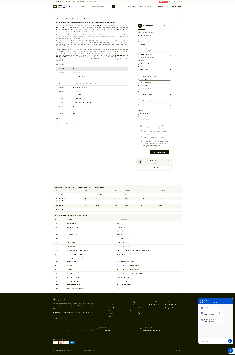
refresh (230, 301)
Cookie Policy (131, 305)
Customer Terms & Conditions (154, 302)
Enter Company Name (144, 85)
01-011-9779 (77, 95)
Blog (167, 6)
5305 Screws (77, 99)
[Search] (113, 6)
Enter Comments (142, 116)
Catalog (142, 6)
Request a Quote (176, 6)
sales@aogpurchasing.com (151, 330)
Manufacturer (151, 6)
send (230, 341)
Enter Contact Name (143, 79)
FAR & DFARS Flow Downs (172, 305)
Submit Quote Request (159, 152)
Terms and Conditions (159, 128)
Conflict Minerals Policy (134, 313)
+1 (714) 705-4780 (176, 1)
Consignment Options (170, 308)
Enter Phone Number (144, 98)
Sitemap (111, 313)
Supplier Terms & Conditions (153, 305)
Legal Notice (168, 302)
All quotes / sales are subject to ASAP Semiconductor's (154, 127)
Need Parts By (142, 66)
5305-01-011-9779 (78, 83)
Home (129, 6)
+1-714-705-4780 (104, 330)
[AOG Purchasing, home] (65, 6)
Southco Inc (70, 18)
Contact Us (160, 6)
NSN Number (141, 60)
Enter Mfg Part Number (144, 35)
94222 (74, 91)
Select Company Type (144, 91)
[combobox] (100, 6)
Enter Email (141, 104)
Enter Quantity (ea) (143, 48)
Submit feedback (176, 350)
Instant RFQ (112, 316)
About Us (135, 6)
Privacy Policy (131, 302)
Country (140, 110)
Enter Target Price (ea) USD (145, 54)
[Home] (61, 299)
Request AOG (163, 1)
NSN (63, 18)
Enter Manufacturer (143, 41)
